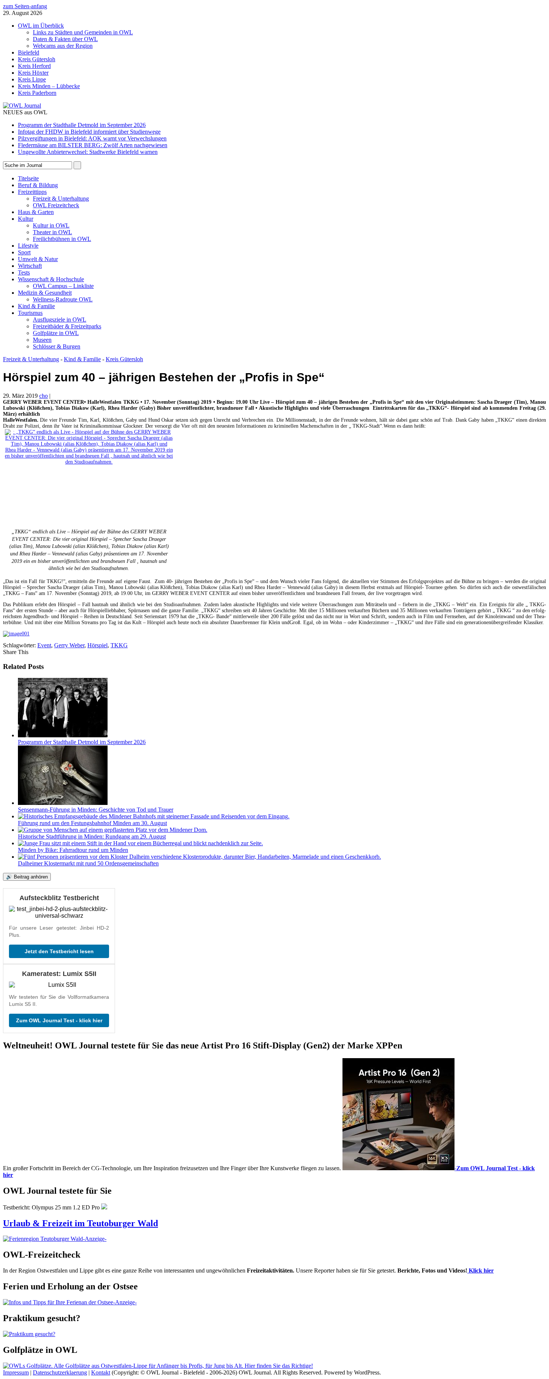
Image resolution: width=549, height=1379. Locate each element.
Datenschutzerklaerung (60, 1372)
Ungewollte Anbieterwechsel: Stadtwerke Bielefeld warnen (88, 152)
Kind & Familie (36, 306)
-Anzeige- (94, 1239)
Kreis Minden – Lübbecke (49, 86)
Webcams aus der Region (63, 46)
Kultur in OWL (51, 225)
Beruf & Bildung (38, 185)
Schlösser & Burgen (56, 346)
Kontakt (100, 1372)
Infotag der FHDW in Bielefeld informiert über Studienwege (89, 131)
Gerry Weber (69, 645)
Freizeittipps (32, 192)
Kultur (25, 219)
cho (43, 396)
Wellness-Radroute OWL (63, 299)
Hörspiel (97, 645)
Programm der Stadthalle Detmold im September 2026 (82, 125)
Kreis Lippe (32, 79)
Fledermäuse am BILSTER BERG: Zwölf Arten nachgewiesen (92, 145)
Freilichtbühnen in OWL (62, 239)
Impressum (16, 1372)
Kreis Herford (34, 66)
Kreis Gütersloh (36, 59)
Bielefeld (28, 52)
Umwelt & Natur (38, 259)
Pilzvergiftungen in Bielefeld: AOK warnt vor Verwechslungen (92, 138)
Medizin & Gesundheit (45, 292)
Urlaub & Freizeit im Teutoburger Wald (80, 1223)
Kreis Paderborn (37, 93)
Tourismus (30, 313)
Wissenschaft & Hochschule (51, 279)
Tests (24, 272)
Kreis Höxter (33, 72)
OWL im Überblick (41, 25)
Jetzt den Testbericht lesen (59, 951)
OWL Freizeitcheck (56, 205)
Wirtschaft (30, 266)
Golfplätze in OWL (56, 333)
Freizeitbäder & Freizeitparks (67, 326)
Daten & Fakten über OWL (65, 39)
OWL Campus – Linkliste (63, 286)
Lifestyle (28, 245)
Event (44, 645)
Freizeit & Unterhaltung (61, 198)
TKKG (119, 645)
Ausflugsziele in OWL (59, 319)
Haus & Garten (36, 212)
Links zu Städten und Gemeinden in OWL (83, 32)
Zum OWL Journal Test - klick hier (59, 1020)
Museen (42, 340)
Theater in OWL (52, 232)
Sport (24, 252)
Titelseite (28, 178)
